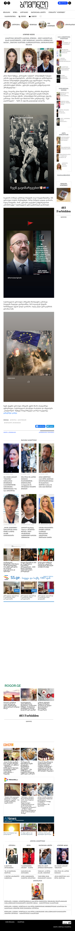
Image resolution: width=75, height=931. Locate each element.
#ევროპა (13, 420)
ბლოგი (64, 3)
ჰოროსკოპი (68, 25)
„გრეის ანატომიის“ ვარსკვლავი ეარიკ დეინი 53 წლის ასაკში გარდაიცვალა (10, 531)
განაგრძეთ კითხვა (10, 413)
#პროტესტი (22, 420)
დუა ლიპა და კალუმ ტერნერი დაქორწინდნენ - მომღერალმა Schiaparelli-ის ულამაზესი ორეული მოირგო (28, 483)
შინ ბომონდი (50, 25)
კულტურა (15, 25)
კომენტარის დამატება (46, 432)
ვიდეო (34, 16)
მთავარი (6, 12)
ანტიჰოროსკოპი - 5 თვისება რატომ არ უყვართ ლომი (65, 157)
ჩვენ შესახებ (9, 922)
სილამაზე (24, 12)
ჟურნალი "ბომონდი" (57, 12)
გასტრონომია (10, 16)
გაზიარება (42, 426)
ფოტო (23, 16)
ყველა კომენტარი (10, 432)
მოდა (15, 12)
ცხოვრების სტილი (38, 12)
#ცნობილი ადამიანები (12, 423)
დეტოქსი (33, 25)
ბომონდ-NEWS (29, 34)
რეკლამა (21, 922)
